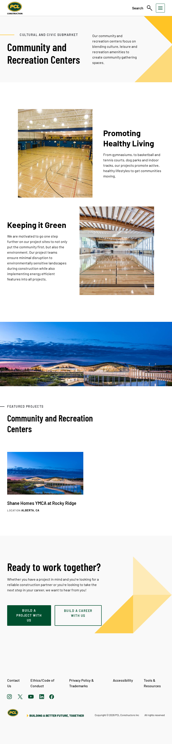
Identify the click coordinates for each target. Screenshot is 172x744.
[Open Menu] (160, 8)
